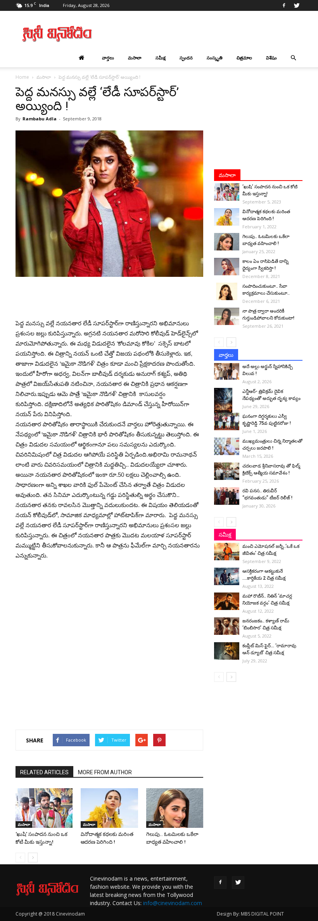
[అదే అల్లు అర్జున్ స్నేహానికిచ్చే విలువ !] (226, 371)
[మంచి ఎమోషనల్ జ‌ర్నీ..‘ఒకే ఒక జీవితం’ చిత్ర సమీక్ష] (226, 551)
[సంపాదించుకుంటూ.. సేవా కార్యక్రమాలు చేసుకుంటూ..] (226, 291)
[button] (293, 58)
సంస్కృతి (215, 58)
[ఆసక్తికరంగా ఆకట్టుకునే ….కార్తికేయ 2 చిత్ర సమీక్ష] (226, 576)
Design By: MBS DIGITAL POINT (250, 914)
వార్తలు (108, 58)
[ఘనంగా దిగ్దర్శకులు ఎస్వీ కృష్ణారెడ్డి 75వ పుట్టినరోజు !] (226, 421)
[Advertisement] (211, 33)
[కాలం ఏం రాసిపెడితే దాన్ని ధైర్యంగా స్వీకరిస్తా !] (226, 266)
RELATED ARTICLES (44, 772)
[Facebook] (284, 5)
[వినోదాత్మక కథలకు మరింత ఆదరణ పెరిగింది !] (109, 807)
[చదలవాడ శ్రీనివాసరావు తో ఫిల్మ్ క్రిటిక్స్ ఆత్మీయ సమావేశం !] (226, 471)
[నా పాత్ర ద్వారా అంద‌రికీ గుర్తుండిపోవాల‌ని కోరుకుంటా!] (226, 316)
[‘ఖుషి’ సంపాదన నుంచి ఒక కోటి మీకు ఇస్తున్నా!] (44, 807)
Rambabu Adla (39, 119)
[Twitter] (296, 5)
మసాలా (135, 58)
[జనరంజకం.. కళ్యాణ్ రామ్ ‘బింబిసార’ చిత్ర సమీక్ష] (226, 626)
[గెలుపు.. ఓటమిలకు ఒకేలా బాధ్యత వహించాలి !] (174, 807)
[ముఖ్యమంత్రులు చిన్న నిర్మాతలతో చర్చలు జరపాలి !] (226, 446)
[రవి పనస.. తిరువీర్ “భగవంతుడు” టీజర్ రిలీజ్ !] (226, 496)
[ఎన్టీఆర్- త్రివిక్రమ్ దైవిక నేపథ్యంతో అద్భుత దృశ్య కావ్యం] (226, 401)
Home (22, 77)
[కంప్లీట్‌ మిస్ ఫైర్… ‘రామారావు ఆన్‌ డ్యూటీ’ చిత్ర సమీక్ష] (226, 651)
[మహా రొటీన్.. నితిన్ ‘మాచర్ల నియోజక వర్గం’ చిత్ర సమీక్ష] (226, 601)
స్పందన (186, 58)
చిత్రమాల (244, 58)
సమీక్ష (161, 58)
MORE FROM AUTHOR (105, 772)
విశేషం (271, 58)
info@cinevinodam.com (172, 903)
